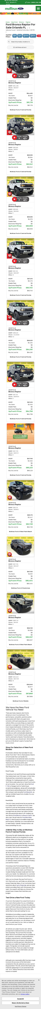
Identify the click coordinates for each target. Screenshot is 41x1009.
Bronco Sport (27, 815)
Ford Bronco (17, 815)
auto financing (21, 885)
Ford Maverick (27, 792)
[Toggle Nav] (38, 8)
